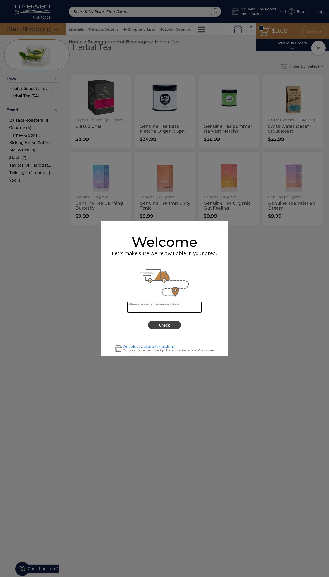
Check (164, 325)
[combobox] (164, 307)
